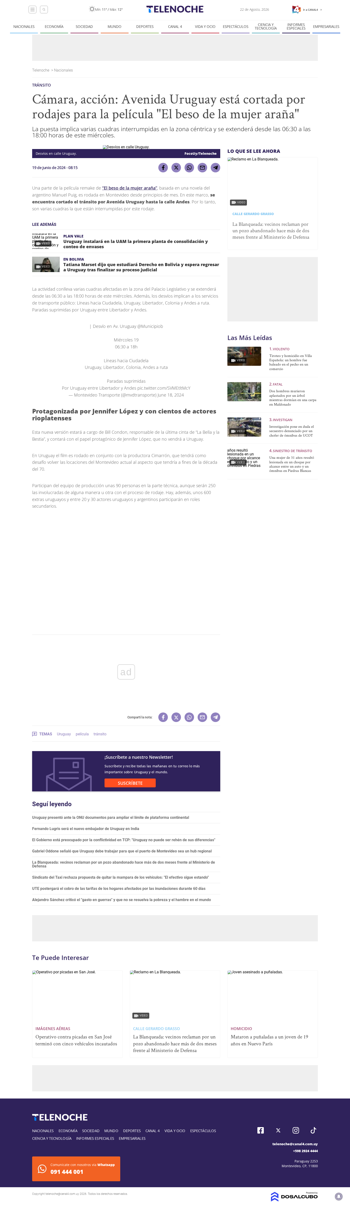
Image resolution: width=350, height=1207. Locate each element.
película (82, 734)
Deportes (145, 26)
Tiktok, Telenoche (313, 1130)
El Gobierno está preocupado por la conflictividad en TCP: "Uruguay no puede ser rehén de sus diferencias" (123, 840)
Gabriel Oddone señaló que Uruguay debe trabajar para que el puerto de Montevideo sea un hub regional (122, 851)
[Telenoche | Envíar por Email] (202, 167)
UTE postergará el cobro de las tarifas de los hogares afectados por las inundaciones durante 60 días (118, 888)
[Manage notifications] (339, 1196)
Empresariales (326, 26)
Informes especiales (296, 26)
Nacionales (24, 26)
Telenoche (41, 70)
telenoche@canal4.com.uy (295, 1144)
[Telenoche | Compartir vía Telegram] (215, 167)
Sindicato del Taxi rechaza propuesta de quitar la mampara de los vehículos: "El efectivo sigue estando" (120, 877)
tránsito (100, 734)
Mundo (114, 26)
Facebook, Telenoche (260, 1130)
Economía (54, 26)
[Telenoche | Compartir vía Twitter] (176, 167)
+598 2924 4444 (305, 1151)
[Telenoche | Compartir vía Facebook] (163, 167)
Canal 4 (175, 26)
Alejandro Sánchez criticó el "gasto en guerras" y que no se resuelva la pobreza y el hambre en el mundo (121, 900)
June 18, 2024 (171, 395)
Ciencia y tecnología (266, 26)
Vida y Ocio (205, 26)
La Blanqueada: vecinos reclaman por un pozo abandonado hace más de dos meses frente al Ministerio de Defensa (123, 864)
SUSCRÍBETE (130, 783)
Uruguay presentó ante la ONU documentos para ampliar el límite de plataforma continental (110, 817)
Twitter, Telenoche (278, 1130)
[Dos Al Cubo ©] (294, 1200)
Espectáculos (235, 26)
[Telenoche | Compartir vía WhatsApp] (189, 167)
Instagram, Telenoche (296, 1130)
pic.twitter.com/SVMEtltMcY (163, 388)
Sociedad (84, 26)
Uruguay (64, 734)
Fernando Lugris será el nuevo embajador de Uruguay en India (85, 828)
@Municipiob (150, 326)
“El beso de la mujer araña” (129, 188)
